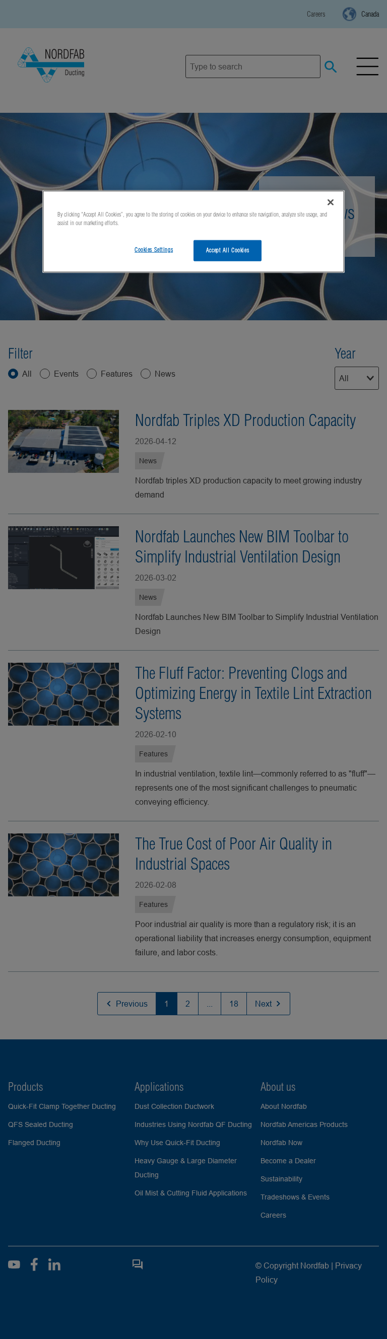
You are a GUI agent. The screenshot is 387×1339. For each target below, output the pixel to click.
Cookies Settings (154, 249)
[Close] (330, 202)
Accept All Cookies (227, 250)
